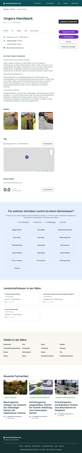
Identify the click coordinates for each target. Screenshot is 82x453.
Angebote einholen (68, 32)
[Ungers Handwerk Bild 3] (46, 121)
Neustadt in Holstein (47, 356)
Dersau (6, 352)
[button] (27, 157)
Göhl (23, 344)
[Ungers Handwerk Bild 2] (29, 121)
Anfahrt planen (47, 143)
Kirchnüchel (26, 348)
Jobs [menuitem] (58, 3)
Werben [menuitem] (66, 3)
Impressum (61, 446)
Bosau (43, 344)
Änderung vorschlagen (69, 47)
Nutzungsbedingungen (47, 446)
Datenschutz (28, 446)
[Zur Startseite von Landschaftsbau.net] (12, 3)
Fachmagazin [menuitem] (50, 3)
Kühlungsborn (26, 352)
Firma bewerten (47, 189)
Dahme (43, 352)
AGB (56, 446)
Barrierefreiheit (36, 446)
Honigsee (63, 348)
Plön (61, 352)
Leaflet (38, 171)
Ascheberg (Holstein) (66, 356)
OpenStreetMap (45, 171)
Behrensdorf (7, 344)
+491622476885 (11, 40)
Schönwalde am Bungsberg (12, 348)
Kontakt (21, 446)
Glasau (6, 356)
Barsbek (62, 344)
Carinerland (44, 348)
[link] (22, 298)
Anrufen (68, 42)
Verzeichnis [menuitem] (37, 3)
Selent (24, 356)
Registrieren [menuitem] (74, 3)
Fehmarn (12, 9)
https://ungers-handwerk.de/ (15, 48)
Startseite (6, 9)
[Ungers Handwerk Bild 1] (11, 121)
